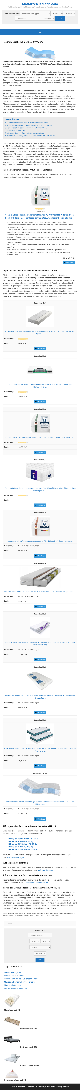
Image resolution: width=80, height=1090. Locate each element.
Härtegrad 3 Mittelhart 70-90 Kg (22, 844)
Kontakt (66, 1087)
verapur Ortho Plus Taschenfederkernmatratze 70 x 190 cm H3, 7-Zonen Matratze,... (40, 541)
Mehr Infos (69, 262)
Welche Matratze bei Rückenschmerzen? (21, 979)
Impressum (40, 1087)
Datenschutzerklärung (53, 1087)
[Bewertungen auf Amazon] (40, 209)
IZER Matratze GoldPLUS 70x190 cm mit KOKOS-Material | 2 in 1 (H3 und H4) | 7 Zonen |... (40, 592)
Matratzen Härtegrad (16, 857)
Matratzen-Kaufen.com (40, 4)
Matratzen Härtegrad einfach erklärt (19, 982)
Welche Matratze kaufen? (14, 976)
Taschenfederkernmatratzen (36, 883)
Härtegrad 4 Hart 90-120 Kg (20, 847)
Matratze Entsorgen (46, 870)
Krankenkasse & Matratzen (15, 988)
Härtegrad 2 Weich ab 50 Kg (20, 841)
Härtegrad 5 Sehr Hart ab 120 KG (22, 849)
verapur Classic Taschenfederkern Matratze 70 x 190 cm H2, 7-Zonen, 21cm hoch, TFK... (40, 437)
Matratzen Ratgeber (12, 972)
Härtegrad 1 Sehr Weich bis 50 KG (23, 839)
